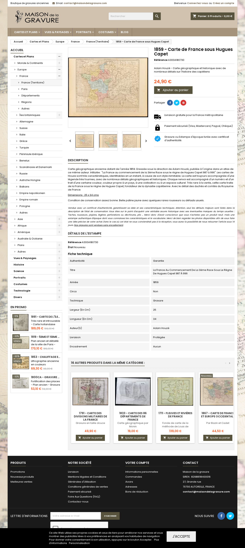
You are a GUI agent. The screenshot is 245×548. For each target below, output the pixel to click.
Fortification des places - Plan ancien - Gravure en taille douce (45, 384)
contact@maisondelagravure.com (85, 3)
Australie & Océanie (30, 238)
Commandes (133, 477)
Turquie (24, 147)
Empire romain (29, 199)
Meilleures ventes (21, 482)
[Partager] (170, 103)
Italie (22, 134)
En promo (18, 307)
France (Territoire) (32, 82)
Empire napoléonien (32, 193)
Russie (24, 173)
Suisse (24, 128)
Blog (124, 32)
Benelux (24, 160)
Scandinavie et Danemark (36, 167)
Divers (18, 297)
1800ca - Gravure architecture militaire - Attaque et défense (45, 377)
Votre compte (137, 463)
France (24, 76)
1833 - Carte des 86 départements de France (133, 416)
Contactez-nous (78, 501)
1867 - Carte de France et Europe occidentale (218, 414)
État (71, 247)
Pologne (25, 206)
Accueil (17, 50)
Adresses (131, 487)
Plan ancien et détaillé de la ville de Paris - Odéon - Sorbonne (45, 344)
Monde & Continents (30, 63)
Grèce (23, 141)
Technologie (22, 290)
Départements (30, 95)
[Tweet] (177, 103)
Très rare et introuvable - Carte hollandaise (45, 322)
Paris (24, 89)
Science (19, 271)
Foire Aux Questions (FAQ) (84, 496)
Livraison (73, 472)
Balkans (24, 186)
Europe (22, 69)
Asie (20, 219)
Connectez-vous (197, 3)
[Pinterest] (183, 103)
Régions (26, 102)
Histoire (19, 264)
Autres (25, 108)
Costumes (106, 32)
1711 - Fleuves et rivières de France (175, 414)
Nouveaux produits (22, 477)
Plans (21, 245)
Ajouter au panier (173, 90)
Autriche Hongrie (30, 180)
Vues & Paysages (57, 32)
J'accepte (181, 536)
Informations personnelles (141, 472)
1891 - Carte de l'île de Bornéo (45, 316)
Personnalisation (79, 543)
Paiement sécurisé (79, 491)
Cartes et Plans (26, 32)
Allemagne (26, 121)
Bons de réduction (136, 491)
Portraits (83, 32)
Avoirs (129, 482)
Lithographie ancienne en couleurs (45, 362)
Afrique (22, 225)
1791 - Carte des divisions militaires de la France (90, 416)
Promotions (18, 472)
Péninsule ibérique (31, 154)
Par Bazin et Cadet (217, 423)
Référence (160, 60)
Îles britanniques (30, 115)
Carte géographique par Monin (132, 424)
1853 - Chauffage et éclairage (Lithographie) (45, 357)
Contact (190, 463)
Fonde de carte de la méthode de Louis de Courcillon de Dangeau (175, 426)
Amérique (24, 232)
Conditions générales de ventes (88, 487)
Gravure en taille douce (90, 423)
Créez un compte (223, 3)
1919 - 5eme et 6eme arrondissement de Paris (45, 337)
